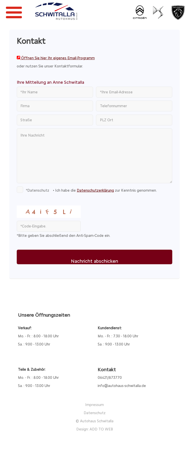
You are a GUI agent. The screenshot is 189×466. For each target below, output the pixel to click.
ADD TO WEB (101, 429)
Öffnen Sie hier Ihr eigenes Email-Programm (57, 58)
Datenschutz (95, 413)
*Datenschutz (37, 190)
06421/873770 (110, 377)
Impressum (94, 405)
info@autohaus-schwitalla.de (122, 386)
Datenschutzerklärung (95, 190)
